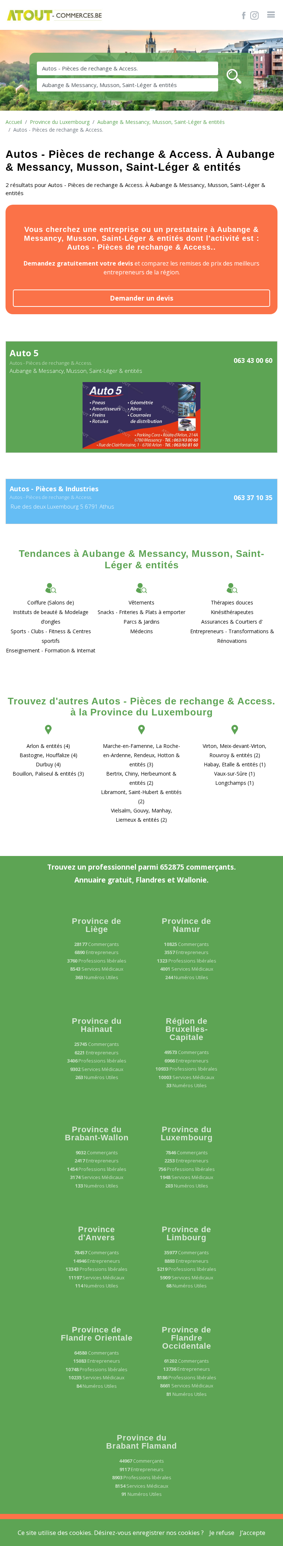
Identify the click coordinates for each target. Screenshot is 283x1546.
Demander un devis (141, 298)
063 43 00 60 (253, 360)
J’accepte (252, 1532)
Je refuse (221, 1532)
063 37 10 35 (253, 497)
